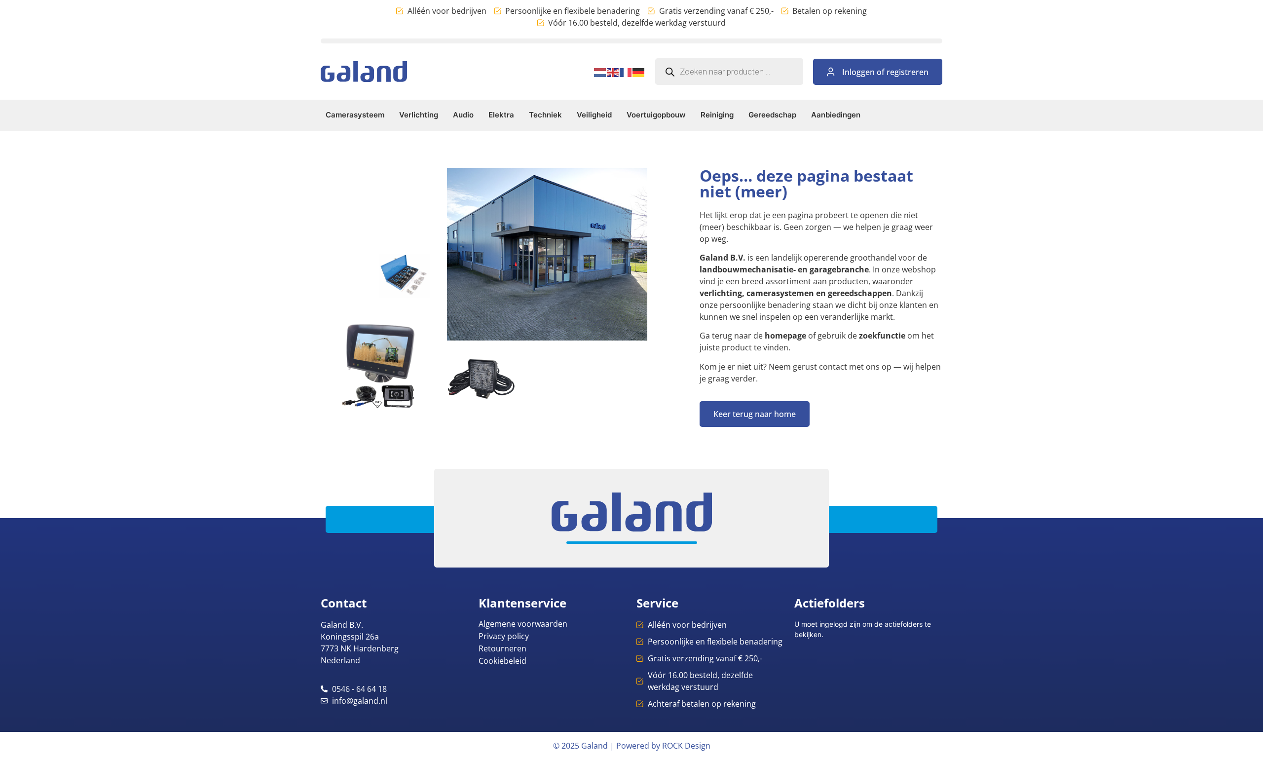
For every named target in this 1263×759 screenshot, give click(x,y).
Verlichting (418, 114)
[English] (613, 71)
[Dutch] (600, 71)
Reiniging (717, 114)
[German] (638, 71)
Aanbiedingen (835, 114)
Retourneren (502, 648)
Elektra (501, 114)
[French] (626, 71)
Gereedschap (772, 114)
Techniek (545, 114)
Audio (463, 114)
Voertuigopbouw (656, 114)
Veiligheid (594, 114)
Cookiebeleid (502, 661)
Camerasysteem (355, 114)
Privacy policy (504, 636)
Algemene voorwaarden (523, 624)
